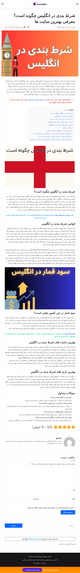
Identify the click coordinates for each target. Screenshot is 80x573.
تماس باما (37, 563)
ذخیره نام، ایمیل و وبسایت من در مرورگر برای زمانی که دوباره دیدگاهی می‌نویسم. (50, 507)
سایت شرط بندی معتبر (35, 100)
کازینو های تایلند (69, 334)
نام (73, 490)
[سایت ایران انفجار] (40, 3)
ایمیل (73, 499)
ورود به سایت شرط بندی (32, 570)
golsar (59, 438)
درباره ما (43, 563)
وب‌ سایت (36, 499)
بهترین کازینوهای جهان (62, 215)
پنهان (66, 110)
